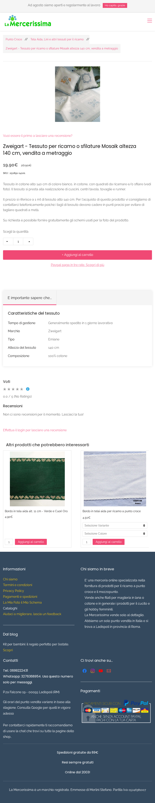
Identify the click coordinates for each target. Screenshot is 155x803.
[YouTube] (101, 671)
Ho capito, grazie (115, 5)
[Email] (109, 671)
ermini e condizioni (18, 585)
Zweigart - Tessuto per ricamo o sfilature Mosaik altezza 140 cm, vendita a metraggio (62, 48)
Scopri (8, 650)
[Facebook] (85, 671)
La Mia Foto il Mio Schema (22, 602)
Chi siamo (10, 579)
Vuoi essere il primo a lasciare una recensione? (37, 136)
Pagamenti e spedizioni (20, 597)
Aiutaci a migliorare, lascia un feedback (32, 614)
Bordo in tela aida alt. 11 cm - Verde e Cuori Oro (36, 511)
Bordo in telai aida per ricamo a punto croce (112, 511)
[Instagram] (93, 671)
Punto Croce (14, 39)
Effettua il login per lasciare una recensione (35, 430)
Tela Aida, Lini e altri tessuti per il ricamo (57, 39)
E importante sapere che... (30, 298)
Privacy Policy (13, 591)
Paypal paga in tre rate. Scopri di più (77, 265)
